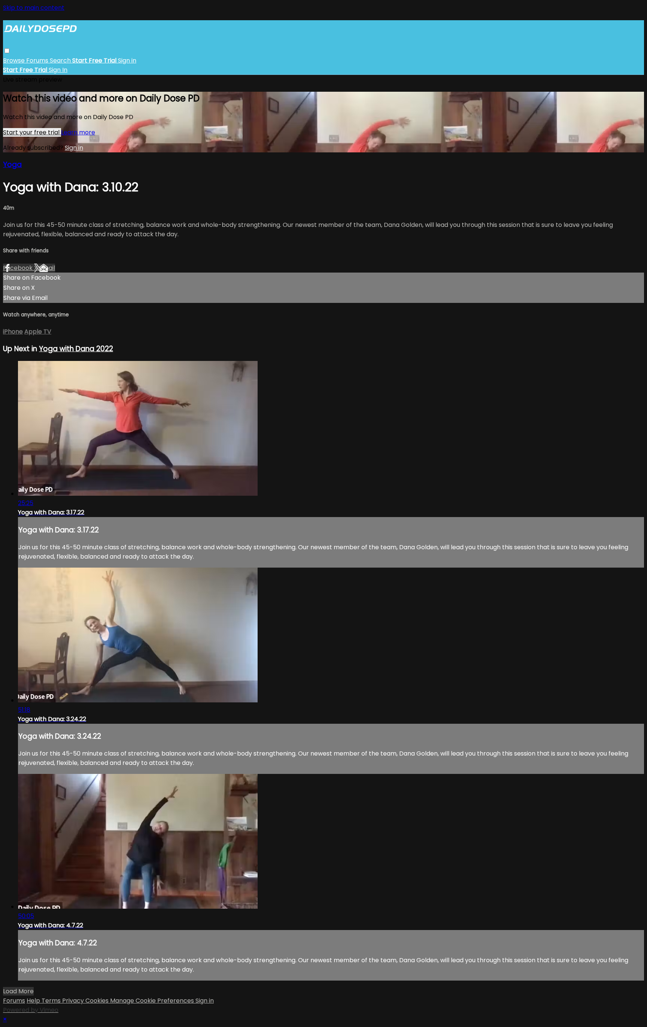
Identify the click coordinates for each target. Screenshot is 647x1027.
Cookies (97, 1000)
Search (61, 60)
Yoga (12, 164)
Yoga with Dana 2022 (76, 349)
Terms (52, 1000)
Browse (14, 60)
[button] (6, 50)
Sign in (127, 60)
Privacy (73, 1000)
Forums (38, 60)
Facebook (18, 268)
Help (34, 1000)
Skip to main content (33, 7)
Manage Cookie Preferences (152, 1000)
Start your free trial (32, 132)
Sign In (58, 70)
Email (47, 268)
